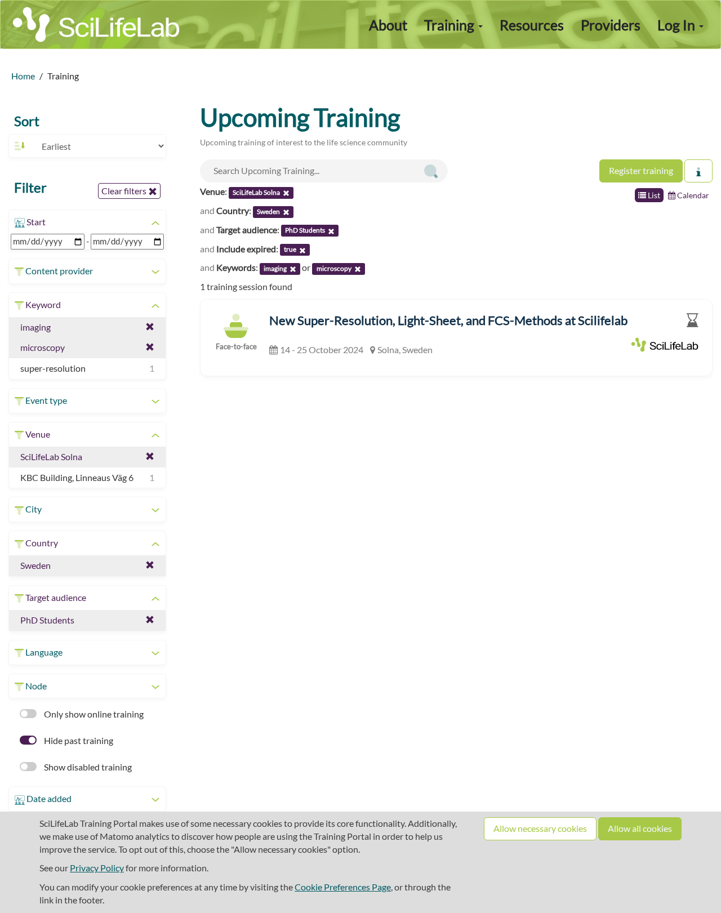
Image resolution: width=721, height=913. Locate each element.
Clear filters (124, 190)
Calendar (692, 195)
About (388, 24)
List (653, 195)
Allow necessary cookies (540, 828)
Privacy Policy (97, 867)
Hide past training (77, 740)
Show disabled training (87, 766)
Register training (641, 170)
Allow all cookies (640, 828)
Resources (532, 24)
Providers (610, 24)
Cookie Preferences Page (343, 886)
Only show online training (93, 714)
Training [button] (450, 24)
